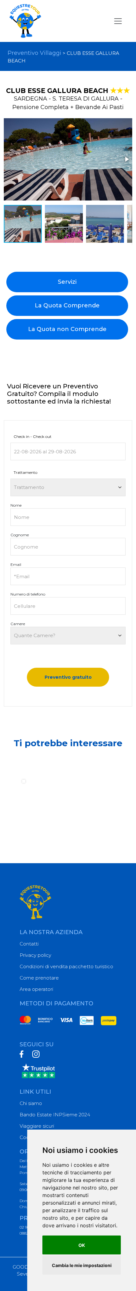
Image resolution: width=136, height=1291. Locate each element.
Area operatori (36, 989)
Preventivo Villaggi (34, 52)
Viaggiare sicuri (37, 1126)
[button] (126, 159)
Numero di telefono (27, 594)
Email (15, 564)
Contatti (29, 944)
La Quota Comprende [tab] (67, 305)
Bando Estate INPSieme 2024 (55, 1115)
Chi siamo (31, 1103)
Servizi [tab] (67, 281)
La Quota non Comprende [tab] (67, 329)
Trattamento (25, 472)
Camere (17, 623)
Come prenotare (39, 978)
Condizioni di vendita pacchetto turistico (66, 966)
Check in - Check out (33, 436)
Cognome (19, 534)
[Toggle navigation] (118, 21)
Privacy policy (35, 955)
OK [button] (81, 1245)
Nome (16, 505)
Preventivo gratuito (68, 677)
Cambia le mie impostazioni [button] (82, 1265)
